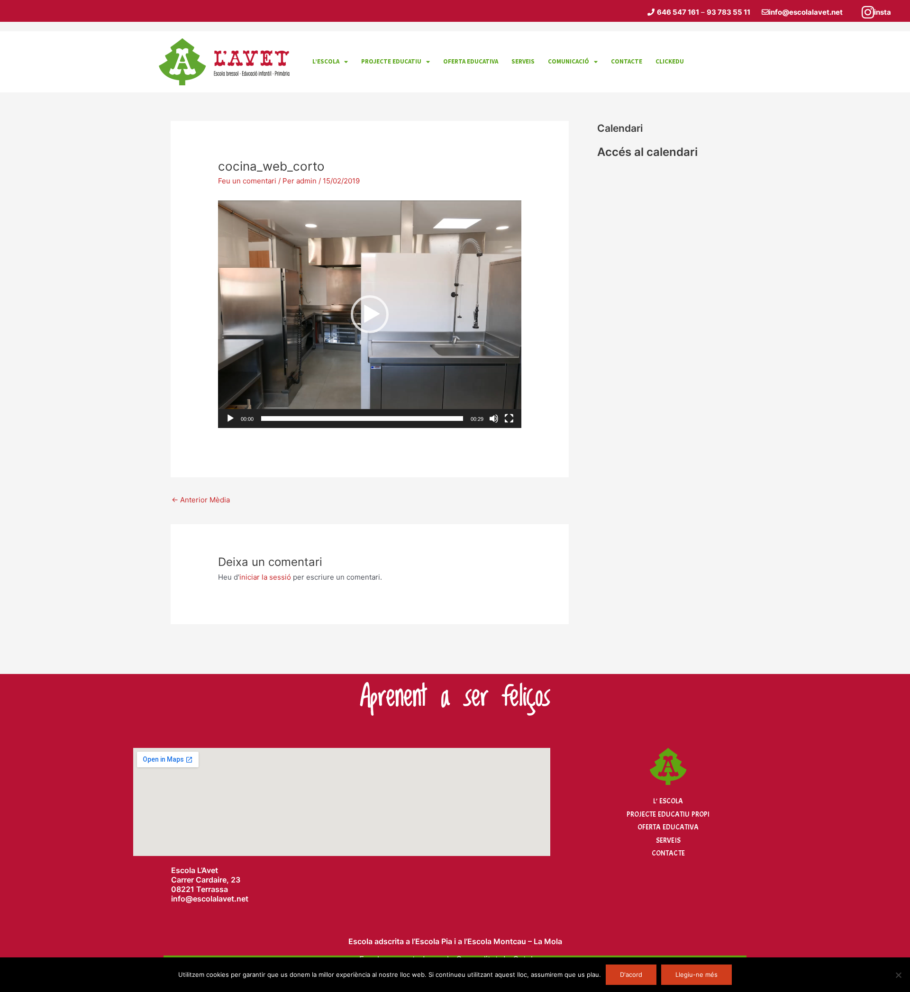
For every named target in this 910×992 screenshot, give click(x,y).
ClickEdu (669, 61)
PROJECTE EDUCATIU (391, 61)
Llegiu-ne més (696, 974)
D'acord (631, 974)
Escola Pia (433, 941)
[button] (370, 314)
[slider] (362, 418)
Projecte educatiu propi (668, 814)
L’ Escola (668, 801)
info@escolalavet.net (806, 12)
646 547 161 (678, 12)
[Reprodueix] (230, 418)
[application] (369, 314)
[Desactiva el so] (494, 418)
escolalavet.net (220, 898)
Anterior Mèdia (201, 499)
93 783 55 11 (728, 12)
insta (882, 12)
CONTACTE (626, 61)
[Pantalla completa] (509, 418)
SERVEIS (523, 61)
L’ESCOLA (325, 61)
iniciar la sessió (265, 577)
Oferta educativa (470, 61)
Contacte (668, 853)
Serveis (668, 840)
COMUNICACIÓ (568, 61)
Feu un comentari (247, 180)
